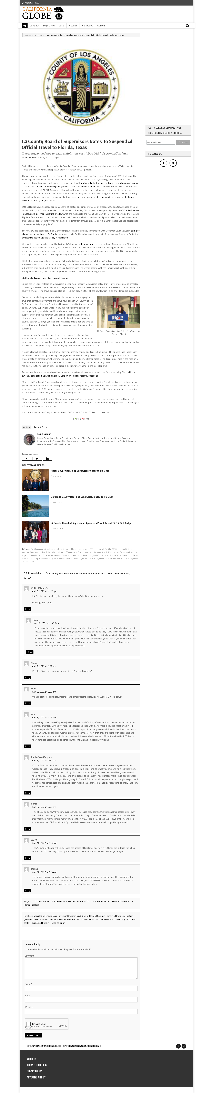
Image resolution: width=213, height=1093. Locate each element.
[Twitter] (37, 459)
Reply (27, 609)
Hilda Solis (45, 552)
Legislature (49, 25)
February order (88, 244)
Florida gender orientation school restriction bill (50, 549)
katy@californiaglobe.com (51, 1046)
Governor (34, 25)
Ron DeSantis (115, 555)
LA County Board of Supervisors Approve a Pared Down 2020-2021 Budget (91, 523)
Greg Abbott (35, 552)
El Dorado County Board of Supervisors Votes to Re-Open (82, 497)
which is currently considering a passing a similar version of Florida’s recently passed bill (78, 373)
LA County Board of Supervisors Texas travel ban (113, 552)
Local (61, 25)
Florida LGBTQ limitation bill (116, 549)
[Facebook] (27, 459)
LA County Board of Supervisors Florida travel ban (71, 552)
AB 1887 (47, 190)
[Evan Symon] (29, 439)
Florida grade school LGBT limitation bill (87, 549)
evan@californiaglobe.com (89, 1046)
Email (28, 995)
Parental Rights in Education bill (96, 555)
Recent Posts (40, 427)
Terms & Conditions (37, 1065)
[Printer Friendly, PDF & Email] (81, 419)
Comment (30, 955)
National (73, 25)
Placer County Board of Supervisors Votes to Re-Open (80, 471)
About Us (31, 1059)
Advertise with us (36, 1077)
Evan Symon (31, 157)
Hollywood (87, 25)
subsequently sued (86, 186)
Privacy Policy (34, 1071)
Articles (38, 35)
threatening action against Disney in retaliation (45, 237)
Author (26, 427)
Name (28, 984)
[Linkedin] (47, 459)
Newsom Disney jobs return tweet (68, 555)
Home (28, 35)
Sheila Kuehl (127, 555)
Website (29, 1007)
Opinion (101, 25)
